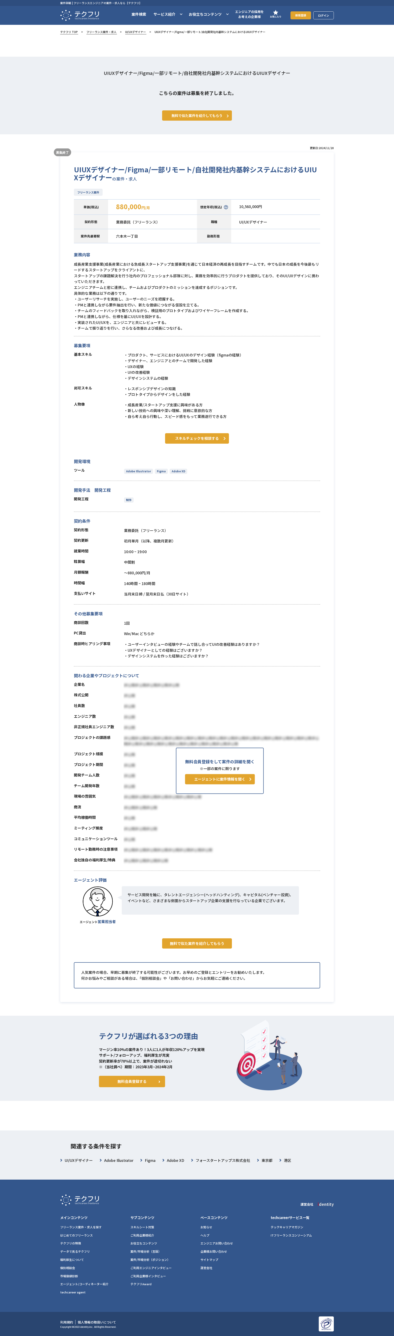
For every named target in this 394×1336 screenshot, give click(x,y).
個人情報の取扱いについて (97, 1322)
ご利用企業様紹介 (142, 1235)
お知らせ (206, 1227)
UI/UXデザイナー (135, 32)
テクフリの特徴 (70, 1243)
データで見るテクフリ (75, 1251)
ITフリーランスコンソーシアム (291, 1235)
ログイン (323, 15)
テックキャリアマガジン (287, 1227)
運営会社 (206, 1268)
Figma (161, 471)
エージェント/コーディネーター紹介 (84, 1284)
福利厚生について (72, 1259)
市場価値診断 (69, 1276)
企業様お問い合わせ (213, 1251)
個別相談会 (67, 1268)
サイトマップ (209, 1259)
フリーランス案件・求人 (101, 32)
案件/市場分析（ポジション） (150, 1259)
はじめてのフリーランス (76, 1235)
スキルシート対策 (142, 1227)
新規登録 (300, 15)
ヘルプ (204, 1235)
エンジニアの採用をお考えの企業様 (249, 14)
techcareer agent (73, 1292)
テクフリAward (141, 1284)
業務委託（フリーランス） (138, 222)
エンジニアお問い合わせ (216, 1243)
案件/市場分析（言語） (145, 1251)
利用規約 (66, 1322)
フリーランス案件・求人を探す (81, 1227)
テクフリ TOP (69, 32)
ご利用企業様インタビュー (148, 1276)
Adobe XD (178, 471)
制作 (129, 500)
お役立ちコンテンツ (143, 1243)
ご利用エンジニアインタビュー (151, 1268)
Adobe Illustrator (138, 471)
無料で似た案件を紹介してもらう (197, 943)
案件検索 (139, 14)
